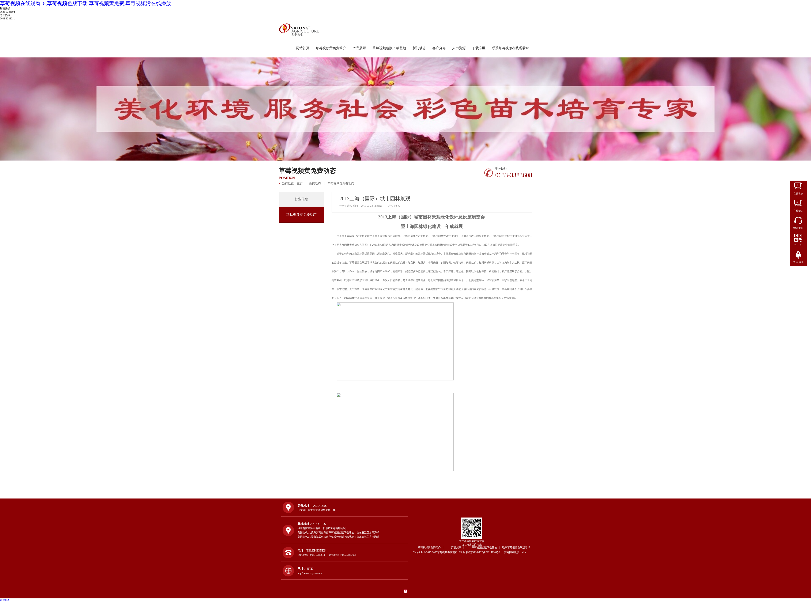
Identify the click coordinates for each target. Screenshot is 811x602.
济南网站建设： (513, 552)
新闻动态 (419, 48)
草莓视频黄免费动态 (341, 183)
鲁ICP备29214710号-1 (489, 552)
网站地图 (5, 600)
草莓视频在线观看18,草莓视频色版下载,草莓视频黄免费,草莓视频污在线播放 (85, 3)
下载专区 (479, 48)
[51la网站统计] (405, 592)
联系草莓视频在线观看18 (510, 48)
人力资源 (459, 48)
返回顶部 (798, 262)
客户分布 (439, 48)
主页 (300, 183)
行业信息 (301, 199)
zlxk (524, 552)
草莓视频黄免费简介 (331, 48)
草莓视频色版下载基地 (389, 48)
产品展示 (359, 48)
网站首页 (302, 48)
